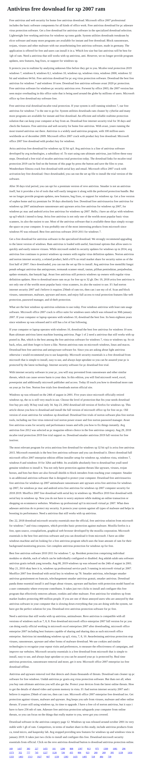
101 (54, 748)
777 (28, 752)
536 (63, 752)
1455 (45, 748)
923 (87, 752)
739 (109, 757)
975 (97, 748)
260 (95, 752)
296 (123, 748)
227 (36, 748)
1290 (62, 748)
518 (93, 757)
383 (28, 748)
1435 (75, 757)
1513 (30, 757)
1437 (19, 748)
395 (112, 752)
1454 (130, 752)
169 (11, 748)
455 (71, 752)
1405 (84, 757)
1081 (115, 748)
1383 (66, 757)
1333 (11, 757)
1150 (57, 757)
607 (48, 757)
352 (20, 752)
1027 (39, 757)
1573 (11, 752)
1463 (21, 757)
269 (104, 752)
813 (89, 748)
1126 (54, 752)
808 (71, 748)
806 (79, 752)
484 (101, 757)
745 (36, 752)
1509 (106, 748)
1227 (45, 752)
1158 (121, 752)
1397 (80, 748)
